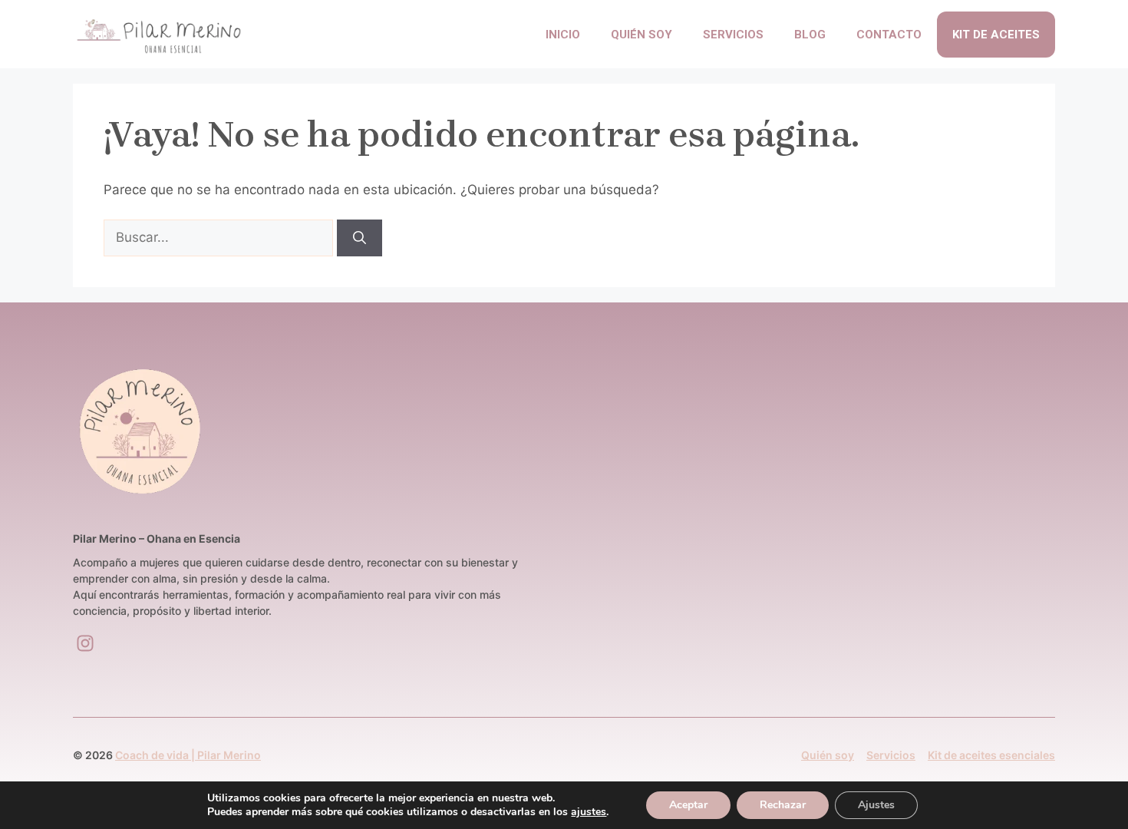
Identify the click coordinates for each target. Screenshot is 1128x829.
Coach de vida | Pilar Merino (188, 754)
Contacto (889, 34)
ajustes (588, 812)
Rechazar (783, 805)
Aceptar (688, 805)
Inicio (563, 34)
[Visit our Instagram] (85, 643)
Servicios (733, 34)
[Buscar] (359, 238)
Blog (810, 34)
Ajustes (876, 805)
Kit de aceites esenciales (991, 754)
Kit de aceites (996, 34)
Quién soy (641, 34)
